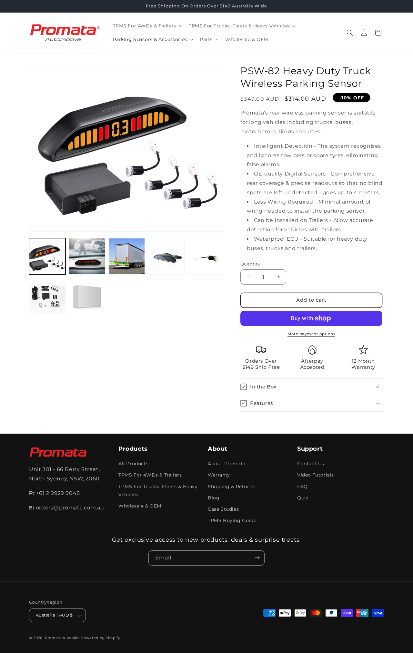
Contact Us (310, 464)
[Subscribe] (257, 557)
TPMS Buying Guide (232, 521)
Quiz (302, 498)
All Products (133, 464)
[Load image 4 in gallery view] (166, 256)
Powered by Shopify (100, 638)
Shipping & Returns (231, 486)
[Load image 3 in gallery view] (126, 256)
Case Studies (223, 509)
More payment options (311, 333)
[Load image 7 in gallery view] (87, 296)
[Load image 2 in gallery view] (87, 256)
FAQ (302, 486)
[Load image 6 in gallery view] (47, 296)
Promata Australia (62, 638)
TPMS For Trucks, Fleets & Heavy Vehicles (158, 490)
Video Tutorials (315, 475)
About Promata (227, 464)
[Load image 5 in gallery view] (206, 256)
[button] (147, 26)
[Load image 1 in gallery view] (47, 256)
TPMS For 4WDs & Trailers (150, 475)
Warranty (219, 475)
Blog (213, 498)
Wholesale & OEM (139, 506)
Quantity (250, 263)
